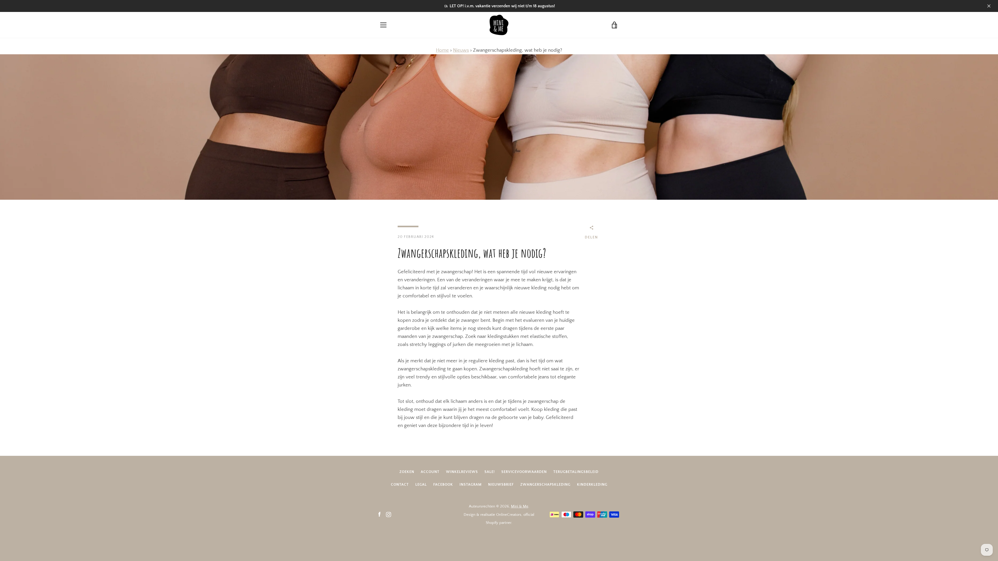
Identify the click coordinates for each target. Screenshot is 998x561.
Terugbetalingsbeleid (576, 472)
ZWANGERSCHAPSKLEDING (545, 485)
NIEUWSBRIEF (501, 485)
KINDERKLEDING (592, 485)
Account (430, 472)
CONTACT (400, 485)
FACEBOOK (443, 485)
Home (442, 50)
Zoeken (406, 472)
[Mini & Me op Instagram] (388, 514)
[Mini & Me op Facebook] (379, 514)
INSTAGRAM (470, 485)
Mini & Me (519, 506)
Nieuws (461, 50)
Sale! (489, 472)
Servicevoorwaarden (524, 472)
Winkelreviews (462, 472)
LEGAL (421, 485)
